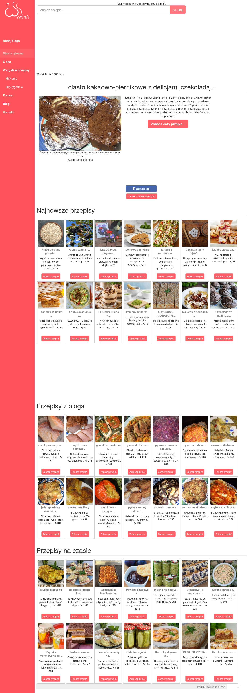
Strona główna (13, 53)
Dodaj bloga (11, 41)
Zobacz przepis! (51, 276)
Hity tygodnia (13, 87)
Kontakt (8, 112)
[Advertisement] (141, 43)
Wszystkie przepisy (16, 70)
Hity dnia (10, 78)
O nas (7, 62)
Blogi (6, 103)
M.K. (223, 686)
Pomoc (8, 95)
